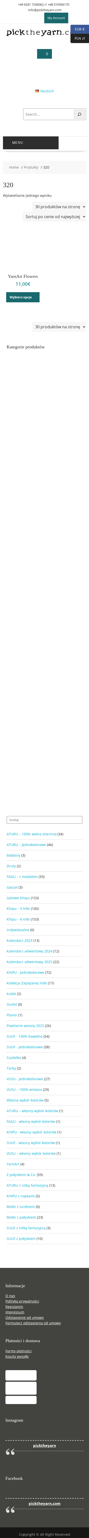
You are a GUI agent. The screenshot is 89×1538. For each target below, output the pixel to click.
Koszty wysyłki (17, 1356)
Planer (12, 1015)
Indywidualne (18, 929)
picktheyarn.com (45, 1503)
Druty (11, 866)
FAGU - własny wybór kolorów (31, 1121)
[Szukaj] (79, 114)
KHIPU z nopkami (21, 1196)
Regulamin (14, 1306)
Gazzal (12, 887)
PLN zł (77, 38)
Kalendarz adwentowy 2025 (29, 961)
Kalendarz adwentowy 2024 (29, 951)
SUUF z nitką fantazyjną (26, 1228)
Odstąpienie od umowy (24, 1317)
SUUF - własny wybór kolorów (31, 1142)
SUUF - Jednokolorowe (25, 1047)
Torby (11, 1068)
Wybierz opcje (21, 297)
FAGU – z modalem (22, 876)
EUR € (77, 28)
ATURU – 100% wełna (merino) (31, 834)
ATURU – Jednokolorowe (26, 844)
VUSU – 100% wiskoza (24, 1089)
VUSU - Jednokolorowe (25, 1079)
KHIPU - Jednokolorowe (25, 972)
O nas (10, 1295)
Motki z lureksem (21, 1206)
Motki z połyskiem (21, 1217)
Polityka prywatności (22, 1301)
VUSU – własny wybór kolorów (31, 1153)
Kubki (11, 993)
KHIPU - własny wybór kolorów (31, 1132)
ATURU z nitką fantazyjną (27, 1185)
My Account (56, 18)
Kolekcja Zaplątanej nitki (27, 983)
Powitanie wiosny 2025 (25, 1025)
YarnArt (13, 1164)
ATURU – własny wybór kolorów (32, 1110)
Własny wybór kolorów (25, 1100)
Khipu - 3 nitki (18, 908)
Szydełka (14, 1057)
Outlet (12, 1004)
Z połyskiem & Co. (21, 1174)
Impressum (14, 1312)
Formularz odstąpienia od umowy (33, 1323)
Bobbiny (13, 855)
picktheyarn (44, 1445)
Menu (17, 143)
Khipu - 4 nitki (18, 919)
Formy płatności (18, 1351)
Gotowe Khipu (18, 898)
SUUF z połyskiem (21, 1238)
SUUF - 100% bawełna (25, 1036)
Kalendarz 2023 (19, 940)
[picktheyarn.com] (44, 35)
